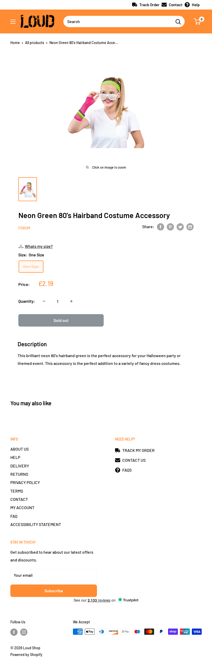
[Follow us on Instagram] (23, 632)
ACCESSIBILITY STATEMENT (35, 524)
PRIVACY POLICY (25, 482)
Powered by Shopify (26, 654)
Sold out (61, 320)
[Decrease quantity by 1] (44, 301)
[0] (197, 21)
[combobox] (117, 21)
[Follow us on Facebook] (14, 632)
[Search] (178, 21)
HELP (15, 457)
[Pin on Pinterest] (170, 226)
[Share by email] (190, 226)
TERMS (16, 490)
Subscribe (53, 590)
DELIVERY (19, 465)
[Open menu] (13, 22)
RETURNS (19, 474)
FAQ (13, 516)
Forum (24, 228)
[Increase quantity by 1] (71, 301)
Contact (176, 4)
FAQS (127, 469)
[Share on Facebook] (160, 226)
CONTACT (19, 499)
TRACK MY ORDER (138, 450)
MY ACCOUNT (22, 507)
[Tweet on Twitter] (180, 226)
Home (15, 42)
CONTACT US (134, 460)
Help (196, 4)
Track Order (149, 4)
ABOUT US (19, 448)
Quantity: (26, 301)
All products (34, 42)
